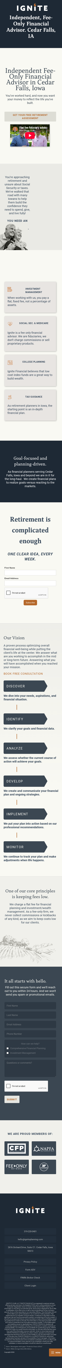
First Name (9, 568)
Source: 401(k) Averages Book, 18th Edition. (19, 1349)
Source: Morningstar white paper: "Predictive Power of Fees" (24, 1346)
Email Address (11, 578)
